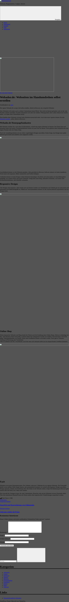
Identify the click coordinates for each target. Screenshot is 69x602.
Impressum (7, 29)
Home (5, 22)
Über (5, 27)
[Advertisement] (34, 44)
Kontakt (6, 26)
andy (12, 105)
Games (6, 574)
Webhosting (3, 500)
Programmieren (8, 580)
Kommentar (4, 532)
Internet (10, 93)
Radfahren (7, 582)
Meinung (6, 579)
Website (2, 542)
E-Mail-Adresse (5, 539)
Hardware (6, 575)
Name (2, 535)
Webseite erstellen (5, 119)
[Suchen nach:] (8, 561)
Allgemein (7, 572)
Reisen (5, 584)
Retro (5, 585)
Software (6, 587)
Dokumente (7, 24)
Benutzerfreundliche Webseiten (12, 598)
